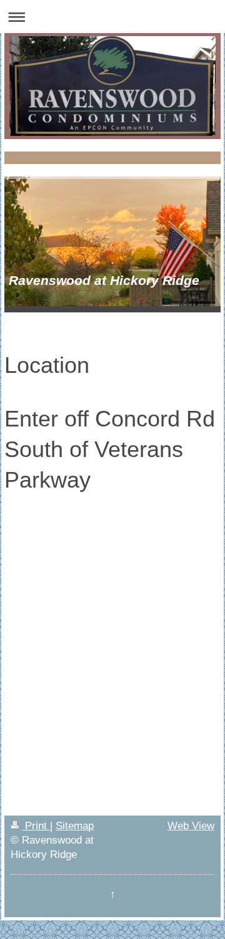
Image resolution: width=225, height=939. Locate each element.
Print (36, 825)
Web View (191, 825)
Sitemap (75, 825)
